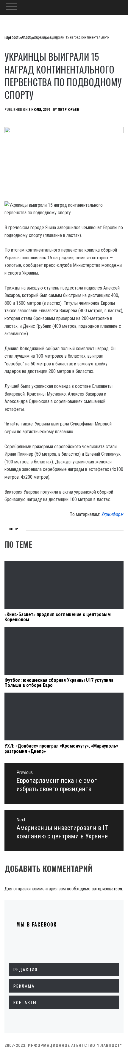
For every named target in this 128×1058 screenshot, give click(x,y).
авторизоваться (107, 889)
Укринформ (112, 514)
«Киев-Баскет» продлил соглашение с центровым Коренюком (57, 617)
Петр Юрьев (68, 110)
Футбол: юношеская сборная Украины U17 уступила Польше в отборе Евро (58, 682)
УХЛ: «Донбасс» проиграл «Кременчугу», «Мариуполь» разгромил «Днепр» (61, 748)
